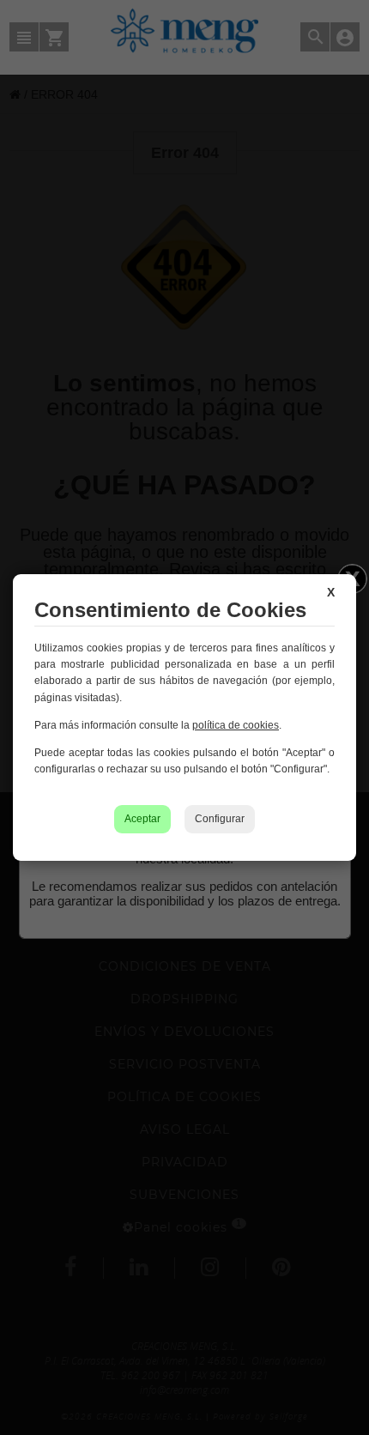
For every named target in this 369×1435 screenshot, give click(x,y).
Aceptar (142, 819)
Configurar (220, 819)
